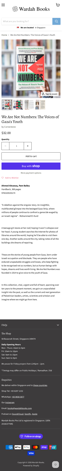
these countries (40, 385)
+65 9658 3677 (18, 396)
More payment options (31, 173)
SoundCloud (17, 414)
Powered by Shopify (31, 465)
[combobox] (27, 21)
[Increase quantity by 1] (28, 146)
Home (4, 35)
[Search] (56, 21)
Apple (34, 414)
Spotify (28, 414)
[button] (7, 105)
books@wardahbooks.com (20, 408)
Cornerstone (10, 126)
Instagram (9, 402)
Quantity (5, 139)
